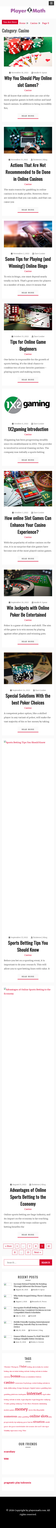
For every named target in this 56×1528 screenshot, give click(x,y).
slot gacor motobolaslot (17, 1426)
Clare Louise (39, 253)
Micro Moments (33, 1404)
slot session (30, 1426)
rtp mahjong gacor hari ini (23, 1422)
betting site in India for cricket (37, 1367)
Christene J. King (39, 159)
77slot (23, 1366)
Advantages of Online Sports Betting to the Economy (28, 1196)
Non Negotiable (39, 1410)
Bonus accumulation (28, 1377)
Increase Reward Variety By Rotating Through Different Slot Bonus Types (30, 1285)
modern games (9, 1410)
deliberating (12, 1388)
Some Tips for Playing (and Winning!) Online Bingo (28, 262)
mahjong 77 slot (21, 1404)
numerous (10, 1416)
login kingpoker (38, 1400)
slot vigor (45, 1426)
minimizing (43, 1404)
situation (39, 1421)
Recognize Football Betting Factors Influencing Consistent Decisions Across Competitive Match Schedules (32, 1310)
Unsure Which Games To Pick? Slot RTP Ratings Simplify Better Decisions (31, 1337)
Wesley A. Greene (37, 1342)
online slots (39, 1416)
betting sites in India (11, 1371)
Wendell (33, 1316)
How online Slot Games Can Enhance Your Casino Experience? (28, 524)
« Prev (8, 1246)
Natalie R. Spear (40, 72)
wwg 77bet (22, 1431)
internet (34, 1393)
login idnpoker (26, 1400)
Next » (37, 1252)
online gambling (23, 1417)
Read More (28, 116)
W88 (6, 1459)
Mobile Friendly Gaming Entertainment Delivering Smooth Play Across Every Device (32, 1324)
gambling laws (46, 1388)
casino (9, 1383)
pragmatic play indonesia (17, 1482)
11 (15, 1252)
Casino (28, 90)
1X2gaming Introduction (28, 428)
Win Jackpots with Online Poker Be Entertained (28, 611)
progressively (9, 1422)
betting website (24, 1371)
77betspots (14, 1367)
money (21, 1409)
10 (49, 1246)
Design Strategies (23, 1388)
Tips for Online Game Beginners (28, 345)
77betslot (7, 1367)
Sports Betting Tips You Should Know (28, 946)
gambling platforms (11, 1394)
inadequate (22, 1394)
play (50, 1417)
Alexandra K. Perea (39, 1302)
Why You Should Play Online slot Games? (28, 81)
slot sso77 (38, 1426)
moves (31, 1410)
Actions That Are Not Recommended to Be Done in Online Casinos (28, 171)
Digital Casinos (35, 1388)
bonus (15, 1376)
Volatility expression (11, 1431)
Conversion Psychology (23, 1383)
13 (28, 1252)
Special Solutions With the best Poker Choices (28, 699)
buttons (38, 1377)
